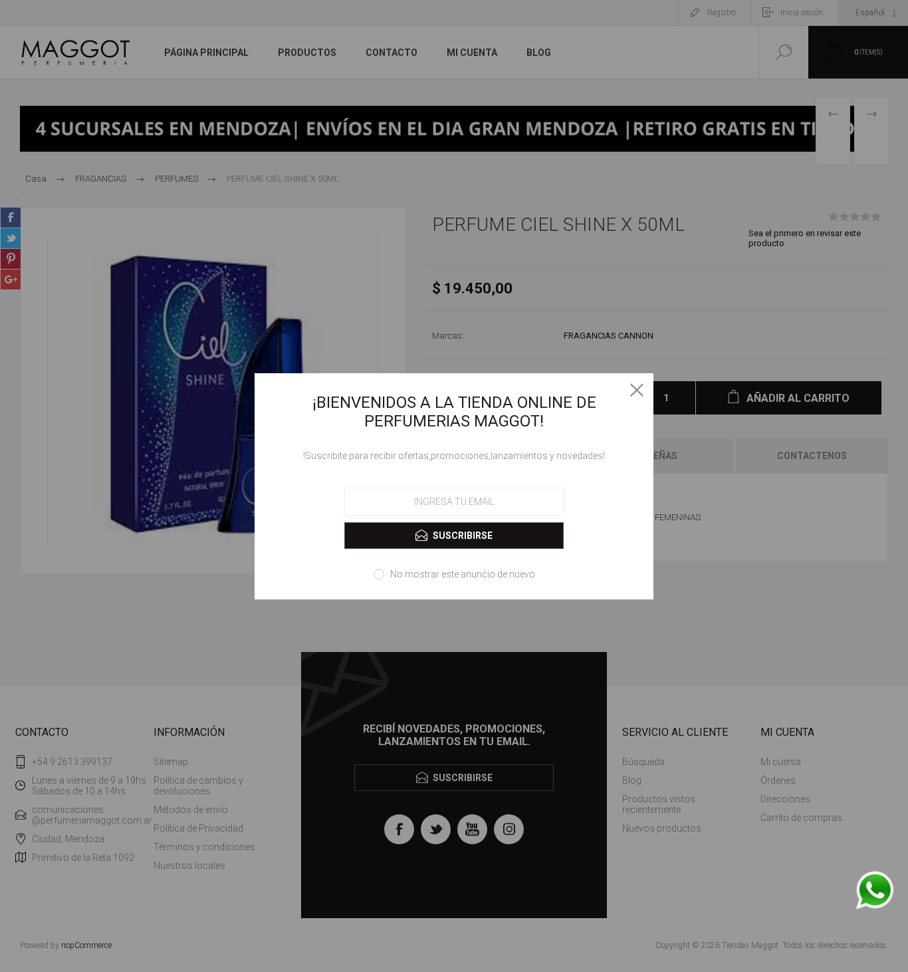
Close (637, 390)
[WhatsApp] (875, 891)
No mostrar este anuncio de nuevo (462, 574)
